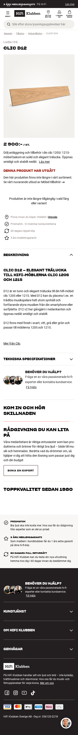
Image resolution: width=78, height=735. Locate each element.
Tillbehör (20, 33)
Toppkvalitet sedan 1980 (38, 487)
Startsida (8, 33)
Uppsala (52, 217)
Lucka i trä (10, 42)
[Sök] (8, 24)
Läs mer (70, 4)
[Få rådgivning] (66, 723)
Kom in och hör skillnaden (24, 410)
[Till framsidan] (27, 13)
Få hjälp (31, 387)
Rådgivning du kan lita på (36, 432)
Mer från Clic (11, 343)
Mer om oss (47, 681)
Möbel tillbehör (35, 33)
